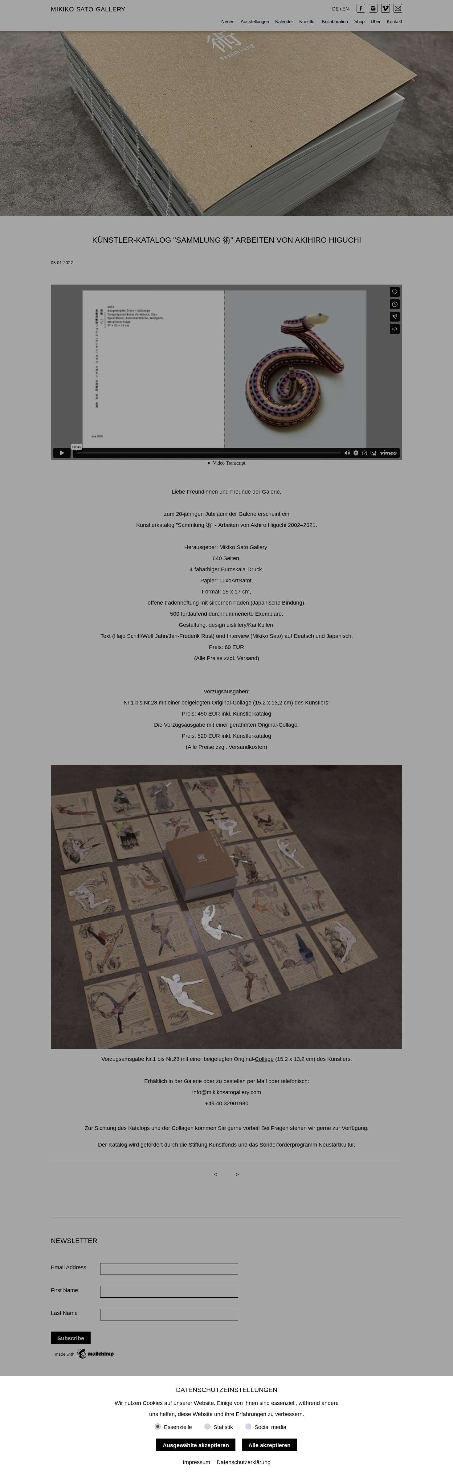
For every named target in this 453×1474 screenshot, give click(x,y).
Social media (270, 1427)
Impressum (196, 1462)
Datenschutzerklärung (244, 1462)
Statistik (223, 1427)
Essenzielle (178, 1427)
